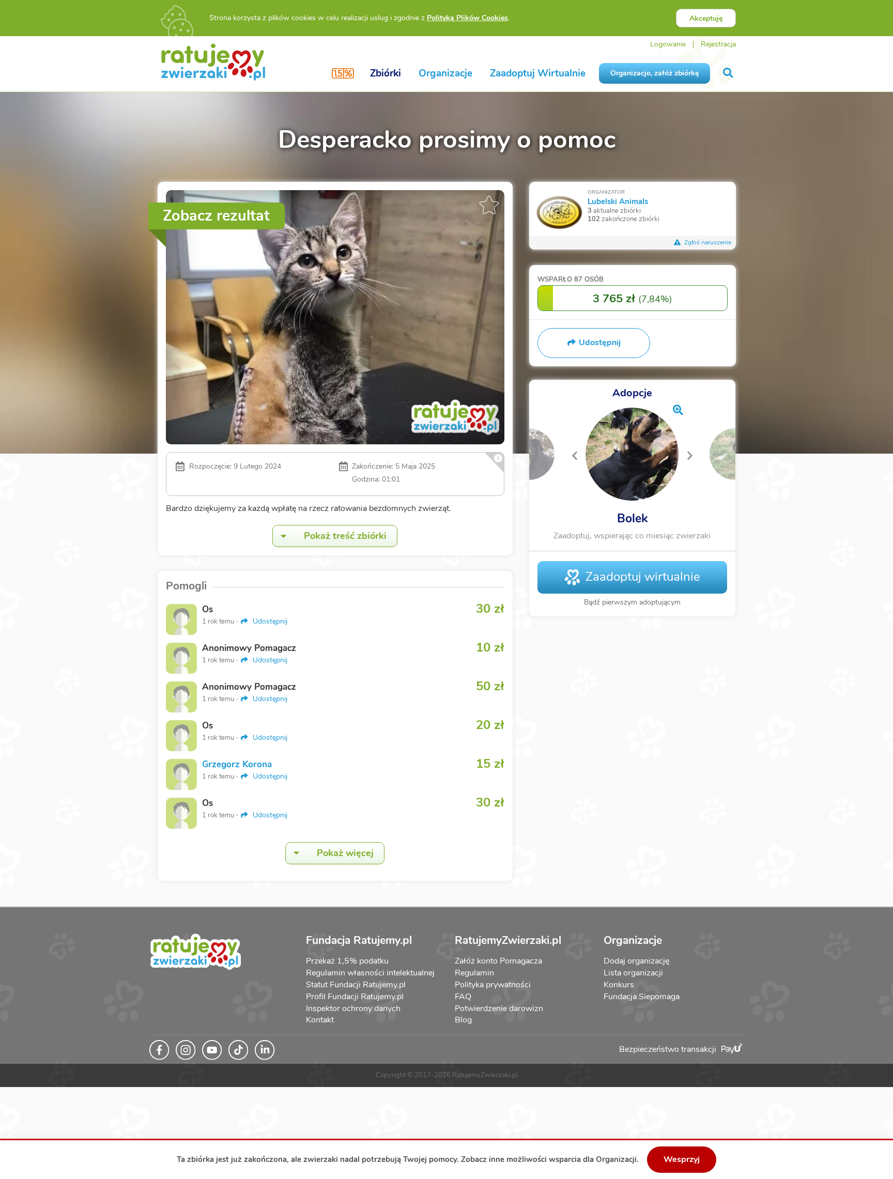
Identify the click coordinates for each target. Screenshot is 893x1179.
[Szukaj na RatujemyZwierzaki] (729, 73)
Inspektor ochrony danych (353, 1008)
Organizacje (445, 73)
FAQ (463, 996)
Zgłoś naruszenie (707, 242)
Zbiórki (385, 73)
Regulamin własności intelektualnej (370, 973)
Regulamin (474, 973)
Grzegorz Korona (237, 764)
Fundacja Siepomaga (642, 996)
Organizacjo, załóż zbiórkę (654, 73)
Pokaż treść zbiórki (345, 536)
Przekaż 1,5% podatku (347, 961)
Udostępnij (269, 621)
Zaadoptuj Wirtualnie (538, 73)
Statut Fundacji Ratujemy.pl (356, 984)
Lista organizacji (633, 973)
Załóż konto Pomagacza (498, 961)
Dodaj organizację (636, 961)
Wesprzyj (682, 1159)
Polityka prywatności (493, 984)
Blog (463, 1020)
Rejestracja (718, 44)
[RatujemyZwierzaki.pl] (213, 61)
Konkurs (619, 984)
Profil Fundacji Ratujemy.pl (355, 996)
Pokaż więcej (345, 853)
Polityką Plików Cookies (467, 18)
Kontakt (320, 1020)
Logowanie (668, 44)
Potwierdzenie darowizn (499, 1008)
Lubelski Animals (618, 201)
